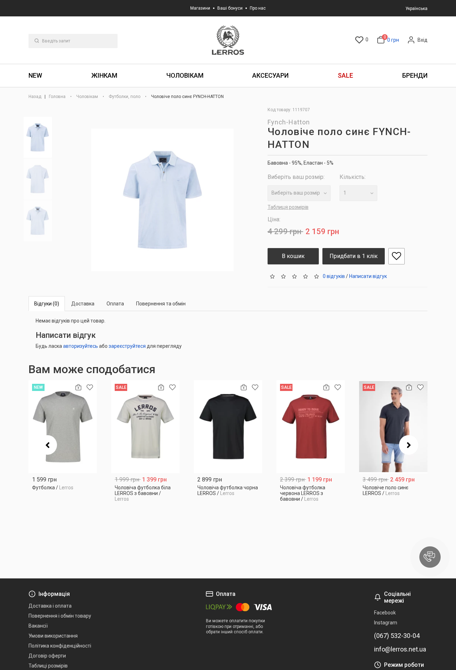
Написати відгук (368, 276)
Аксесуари (270, 75)
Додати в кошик (63, 484)
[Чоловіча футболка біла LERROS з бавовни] (145, 426)
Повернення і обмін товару (59, 616)
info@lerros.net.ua (400, 649)
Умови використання (53, 636)
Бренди (415, 75)
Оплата (115, 303)
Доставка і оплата (50, 606)
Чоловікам (184, 75)
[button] (430, 557)
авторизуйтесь (80, 346)
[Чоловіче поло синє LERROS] (393, 426)
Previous (47, 445)
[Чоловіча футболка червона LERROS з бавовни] (310, 426)
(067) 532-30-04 (397, 636)
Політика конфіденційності (59, 646)
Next (408, 445)
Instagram (385, 622)
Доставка (82, 303)
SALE (345, 75)
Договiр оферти (47, 656)
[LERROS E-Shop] (228, 40)
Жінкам (104, 75)
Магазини (200, 8)
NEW (35, 75)
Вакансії (38, 626)
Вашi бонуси (230, 8)
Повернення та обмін (161, 303)
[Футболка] (62, 426)
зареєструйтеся (127, 346)
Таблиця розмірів (288, 207)
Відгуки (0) (46, 303)
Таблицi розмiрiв (48, 666)
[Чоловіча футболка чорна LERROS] (228, 426)
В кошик (293, 256)
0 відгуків (334, 276)
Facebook (385, 612)
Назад (35, 96)
